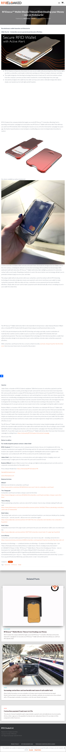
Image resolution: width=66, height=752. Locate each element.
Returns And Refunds (27, 744)
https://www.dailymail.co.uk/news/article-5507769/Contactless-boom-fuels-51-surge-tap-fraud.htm (30, 532)
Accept (31, 750)
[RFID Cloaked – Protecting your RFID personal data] (12, 3)
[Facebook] (1, 376)
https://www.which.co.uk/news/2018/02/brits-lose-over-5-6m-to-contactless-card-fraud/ (27, 487)
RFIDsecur (14, 564)
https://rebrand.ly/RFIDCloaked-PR (27, 468)
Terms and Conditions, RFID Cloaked (45, 744)
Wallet (19, 564)
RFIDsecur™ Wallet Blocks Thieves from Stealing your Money (25, 632)
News (10, 561)
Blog (5, 629)
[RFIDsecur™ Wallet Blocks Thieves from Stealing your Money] (33, 606)
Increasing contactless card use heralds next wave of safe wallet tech (28, 690)
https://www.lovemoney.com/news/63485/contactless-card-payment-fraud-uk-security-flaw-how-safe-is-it (32, 540)
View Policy (37, 750)
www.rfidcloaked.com (7, 475)
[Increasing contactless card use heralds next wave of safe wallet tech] (33, 664)
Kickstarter (7, 564)
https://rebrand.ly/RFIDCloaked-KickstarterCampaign (33, 433)
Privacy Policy (15, 744)
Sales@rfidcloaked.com (8, 472)
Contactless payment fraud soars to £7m (18, 711)
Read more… (17, 718)
